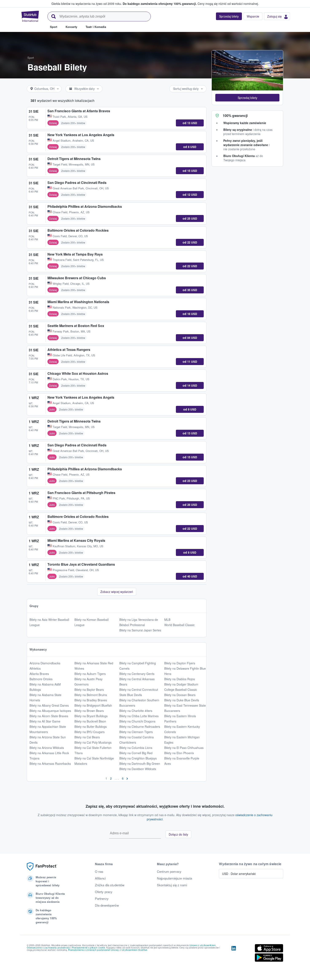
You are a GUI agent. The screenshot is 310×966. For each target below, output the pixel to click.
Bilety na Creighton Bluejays (138, 758)
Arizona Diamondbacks (45, 663)
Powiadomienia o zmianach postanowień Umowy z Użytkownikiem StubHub (107, 949)
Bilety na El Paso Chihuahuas (184, 748)
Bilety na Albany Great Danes (49, 705)
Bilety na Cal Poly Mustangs (93, 742)
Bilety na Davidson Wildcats (137, 769)
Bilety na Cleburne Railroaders (139, 726)
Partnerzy (102, 898)
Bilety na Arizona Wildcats (47, 748)
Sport (30, 58)
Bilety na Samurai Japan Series (140, 630)
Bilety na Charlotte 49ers (135, 711)
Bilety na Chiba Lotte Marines (139, 716)
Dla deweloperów (107, 905)
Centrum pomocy (169, 871)
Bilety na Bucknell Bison (90, 721)
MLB (167, 619)
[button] (247, 97)
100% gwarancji (235, 115)
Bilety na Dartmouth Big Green (139, 763)
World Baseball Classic (179, 625)
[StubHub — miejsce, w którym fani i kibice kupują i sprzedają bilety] (30, 16)
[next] (127, 778)
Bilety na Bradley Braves (90, 700)
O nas (99, 871)
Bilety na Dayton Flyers (179, 663)
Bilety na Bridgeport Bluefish (93, 705)
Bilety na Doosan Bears (179, 695)
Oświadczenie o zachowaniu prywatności (48, 947)
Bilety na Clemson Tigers (136, 732)
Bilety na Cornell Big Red (135, 753)
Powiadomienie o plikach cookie (88, 947)
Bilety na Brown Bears (89, 711)
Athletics (35, 668)
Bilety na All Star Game (45, 721)
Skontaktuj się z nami (172, 885)
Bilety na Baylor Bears (89, 689)
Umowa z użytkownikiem (202, 945)
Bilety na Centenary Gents (136, 674)
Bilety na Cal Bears (87, 737)
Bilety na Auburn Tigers (90, 674)
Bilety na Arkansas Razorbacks (50, 763)
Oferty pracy (104, 891)
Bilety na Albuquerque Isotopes (50, 711)
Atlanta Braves (39, 674)
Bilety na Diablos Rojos (179, 679)
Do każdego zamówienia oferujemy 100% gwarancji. (160, 3)
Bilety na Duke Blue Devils (181, 700)
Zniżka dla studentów (110, 885)
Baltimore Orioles (41, 679)
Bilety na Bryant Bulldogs (91, 716)
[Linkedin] (233, 954)
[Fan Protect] (42, 866)
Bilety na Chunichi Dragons (137, 721)
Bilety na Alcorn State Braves (49, 716)
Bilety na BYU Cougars (89, 732)
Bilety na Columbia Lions (135, 748)
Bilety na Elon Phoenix (179, 753)
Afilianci (100, 878)
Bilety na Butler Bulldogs (90, 726)
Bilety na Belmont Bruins (90, 695)
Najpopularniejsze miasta (174, 878)
